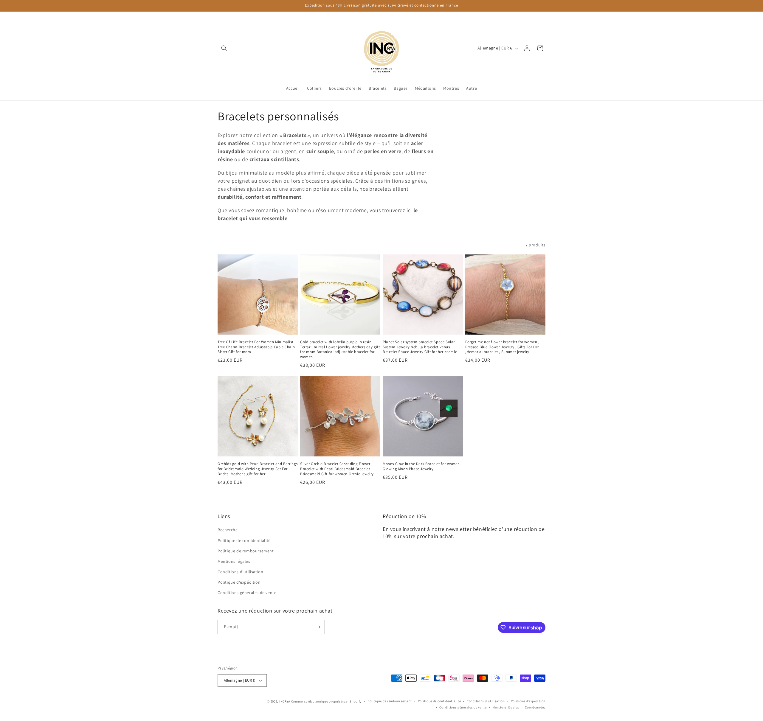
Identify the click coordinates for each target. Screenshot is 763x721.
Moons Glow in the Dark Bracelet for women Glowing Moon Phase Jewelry (421, 466)
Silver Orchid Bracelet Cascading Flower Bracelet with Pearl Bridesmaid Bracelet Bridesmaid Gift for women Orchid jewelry (337, 468)
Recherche (228, 529)
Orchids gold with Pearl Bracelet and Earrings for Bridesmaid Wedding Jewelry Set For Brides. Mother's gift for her (258, 468)
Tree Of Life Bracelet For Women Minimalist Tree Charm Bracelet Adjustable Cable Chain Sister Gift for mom (256, 347)
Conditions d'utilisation (240, 571)
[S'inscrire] (318, 627)
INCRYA (284, 701)
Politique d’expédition (528, 701)
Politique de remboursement (246, 551)
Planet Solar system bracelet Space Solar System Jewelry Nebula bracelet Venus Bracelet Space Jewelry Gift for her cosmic (420, 347)
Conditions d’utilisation (486, 701)
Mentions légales (234, 561)
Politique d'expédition (239, 582)
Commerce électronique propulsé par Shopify (326, 701)
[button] (224, 48)
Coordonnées (535, 707)
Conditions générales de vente (247, 592)
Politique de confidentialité (244, 540)
